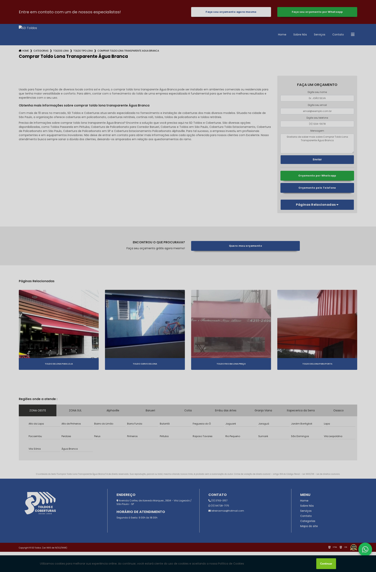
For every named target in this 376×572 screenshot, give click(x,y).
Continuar (326, 563)
